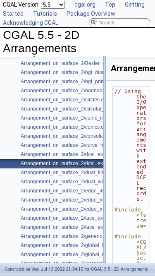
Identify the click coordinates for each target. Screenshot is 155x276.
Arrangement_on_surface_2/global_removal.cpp (75, 254)
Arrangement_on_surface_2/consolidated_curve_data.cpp (86, 136)
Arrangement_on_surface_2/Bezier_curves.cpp (74, 63)
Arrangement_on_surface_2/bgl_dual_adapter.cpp (77, 72)
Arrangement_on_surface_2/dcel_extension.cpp (75, 154)
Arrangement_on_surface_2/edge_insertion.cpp (75, 191)
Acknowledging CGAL (30, 22)
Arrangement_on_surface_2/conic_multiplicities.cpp (79, 118)
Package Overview (91, 13)
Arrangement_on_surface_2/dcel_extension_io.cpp (78, 163)
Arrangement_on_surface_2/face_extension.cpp (75, 218)
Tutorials (45, 13)
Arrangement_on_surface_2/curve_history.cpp (72, 145)
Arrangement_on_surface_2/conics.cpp (65, 127)
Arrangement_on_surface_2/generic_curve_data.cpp (80, 236)
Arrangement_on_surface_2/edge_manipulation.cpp (79, 200)
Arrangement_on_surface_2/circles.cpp (65, 100)
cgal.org (84, 4)
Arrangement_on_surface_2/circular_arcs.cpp (72, 109)
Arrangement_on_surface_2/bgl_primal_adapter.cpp (79, 81)
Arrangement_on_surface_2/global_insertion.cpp (76, 245)
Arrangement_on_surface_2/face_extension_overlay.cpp (84, 227)
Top (110, 4)
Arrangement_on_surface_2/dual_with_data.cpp (75, 182)
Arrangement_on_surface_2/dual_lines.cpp (69, 172)
